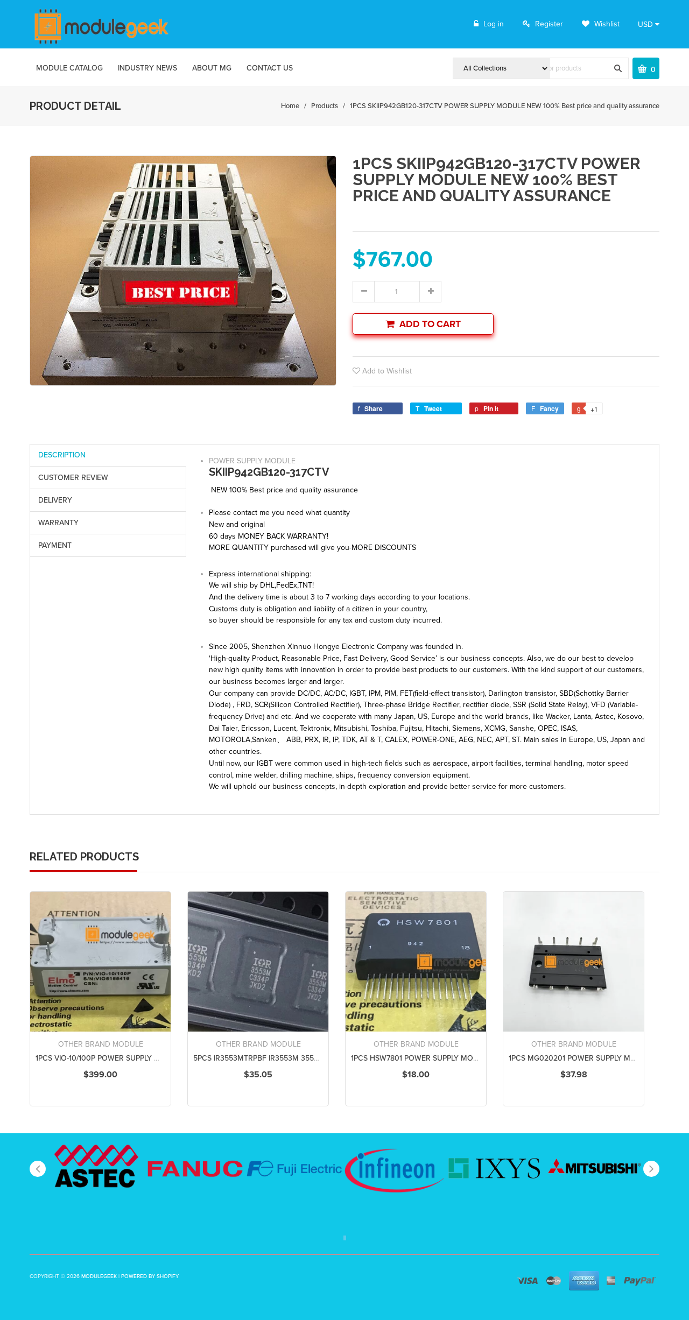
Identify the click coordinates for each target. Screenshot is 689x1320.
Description (62, 455)
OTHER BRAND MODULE (100, 1044)
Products (324, 106)
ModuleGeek (99, 1276)
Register (549, 24)
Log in (493, 24)
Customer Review (73, 477)
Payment (55, 545)
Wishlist (606, 24)
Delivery (55, 500)
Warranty (58, 522)
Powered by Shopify (150, 1276)
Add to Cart (430, 324)
